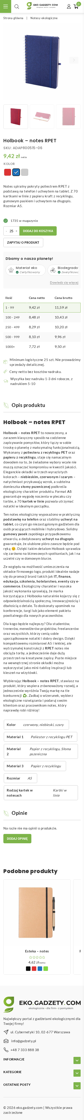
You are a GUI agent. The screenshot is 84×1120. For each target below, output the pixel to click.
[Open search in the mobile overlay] (17, 6)
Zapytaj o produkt (23, 242)
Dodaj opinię (17, 838)
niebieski (46, 725)
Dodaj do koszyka (38, 231)
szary (59, 725)
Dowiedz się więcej (64, 282)
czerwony (30, 725)
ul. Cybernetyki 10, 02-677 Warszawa (40, 1032)
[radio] (7, 172)
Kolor (9, 164)
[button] (73, 60)
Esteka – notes (37, 951)
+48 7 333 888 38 (25, 1050)
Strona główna (13, 18)
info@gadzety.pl (23, 1041)
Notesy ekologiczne (44, 18)
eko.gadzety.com (29, 1108)
